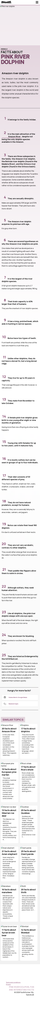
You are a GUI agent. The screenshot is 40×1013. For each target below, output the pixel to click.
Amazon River (14, 136)
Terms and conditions (13, 982)
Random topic (13, 704)
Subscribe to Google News (18, 697)
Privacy (8, 984)
